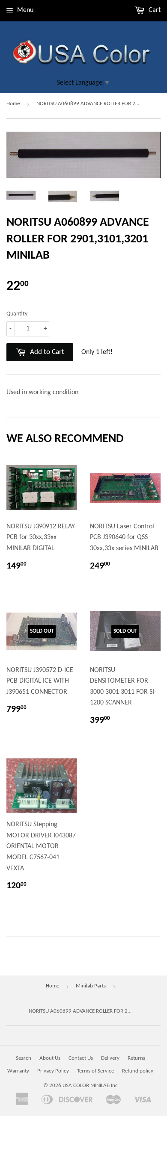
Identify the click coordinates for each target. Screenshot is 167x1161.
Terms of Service (95, 1071)
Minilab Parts (91, 986)
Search (23, 1058)
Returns (136, 1058)
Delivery (110, 1058)
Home (13, 103)
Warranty (18, 1071)
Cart (154, 10)
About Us (49, 1058)
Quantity (16, 314)
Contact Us (81, 1058)
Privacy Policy (53, 1071)
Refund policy (137, 1071)
